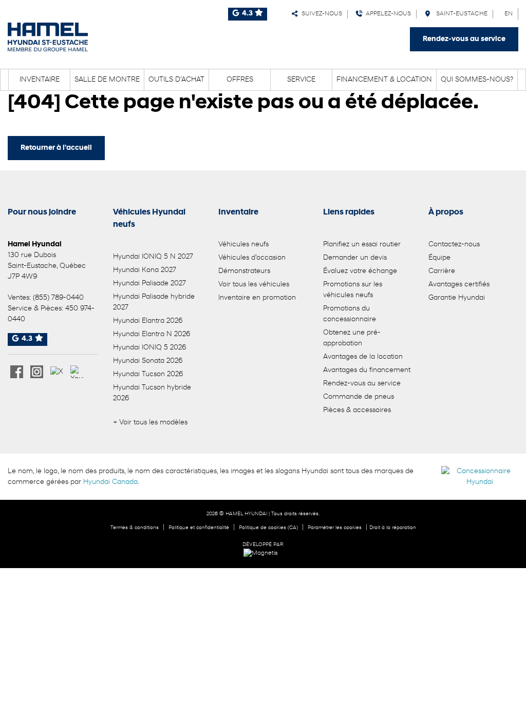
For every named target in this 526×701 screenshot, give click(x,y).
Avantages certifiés (459, 284)
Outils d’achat (176, 80)
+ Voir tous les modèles (150, 422)
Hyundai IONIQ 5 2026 (149, 348)
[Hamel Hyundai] (48, 37)
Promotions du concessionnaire (349, 314)
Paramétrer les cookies (335, 528)
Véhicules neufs (243, 244)
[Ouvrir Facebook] (16, 371)
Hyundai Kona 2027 (144, 270)
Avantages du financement (366, 370)
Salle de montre (107, 80)
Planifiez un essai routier (362, 244)
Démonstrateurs (244, 271)
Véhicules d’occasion (252, 258)
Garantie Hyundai (456, 298)
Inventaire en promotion (257, 298)
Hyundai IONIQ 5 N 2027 (153, 257)
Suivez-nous (320, 14)
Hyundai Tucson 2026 (148, 374)
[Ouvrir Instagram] (36, 371)
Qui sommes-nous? (477, 80)
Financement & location (384, 80)
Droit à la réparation (392, 528)
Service (301, 80)
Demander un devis (355, 258)
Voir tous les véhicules (253, 284)
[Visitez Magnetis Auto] (263, 553)
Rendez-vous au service (464, 39)
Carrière (441, 271)
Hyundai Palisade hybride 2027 (154, 302)
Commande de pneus (358, 397)
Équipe (439, 258)
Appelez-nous (387, 14)
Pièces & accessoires (357, 410)
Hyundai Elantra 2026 (147, 321)
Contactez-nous (454, 244)
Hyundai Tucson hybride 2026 (152, 393)
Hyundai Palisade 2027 (149, 283)
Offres (240, 80)
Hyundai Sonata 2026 (147, 361)
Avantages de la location (363, 357)
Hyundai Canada (110, 482)
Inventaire (40, 80)
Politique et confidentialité (198, 528)
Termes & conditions (134, 528)
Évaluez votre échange (360, 271)
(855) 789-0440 (58, 298)
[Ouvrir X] (56, 371)
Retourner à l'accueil (56, 148)
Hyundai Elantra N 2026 (151, 334)
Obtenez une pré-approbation (352, 338)
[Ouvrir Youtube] (76, 371)
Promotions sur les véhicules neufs (352, 290)
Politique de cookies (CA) (268, 528)
